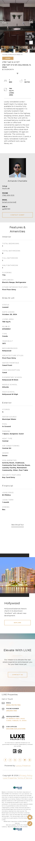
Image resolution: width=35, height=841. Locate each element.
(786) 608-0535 (8, 195)
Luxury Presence (23, 766)
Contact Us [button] (17, 674)
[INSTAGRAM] (10, 760)
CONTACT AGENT (17, 215)
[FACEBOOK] (5, 760)
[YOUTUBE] (25, 760)
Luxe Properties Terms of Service (17, 778)
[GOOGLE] (29, 760)
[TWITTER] (20, 760)
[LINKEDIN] (15, 760)
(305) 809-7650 (11, 710)
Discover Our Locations (15, 729)
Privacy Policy (26, 775)
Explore (17, 622)
